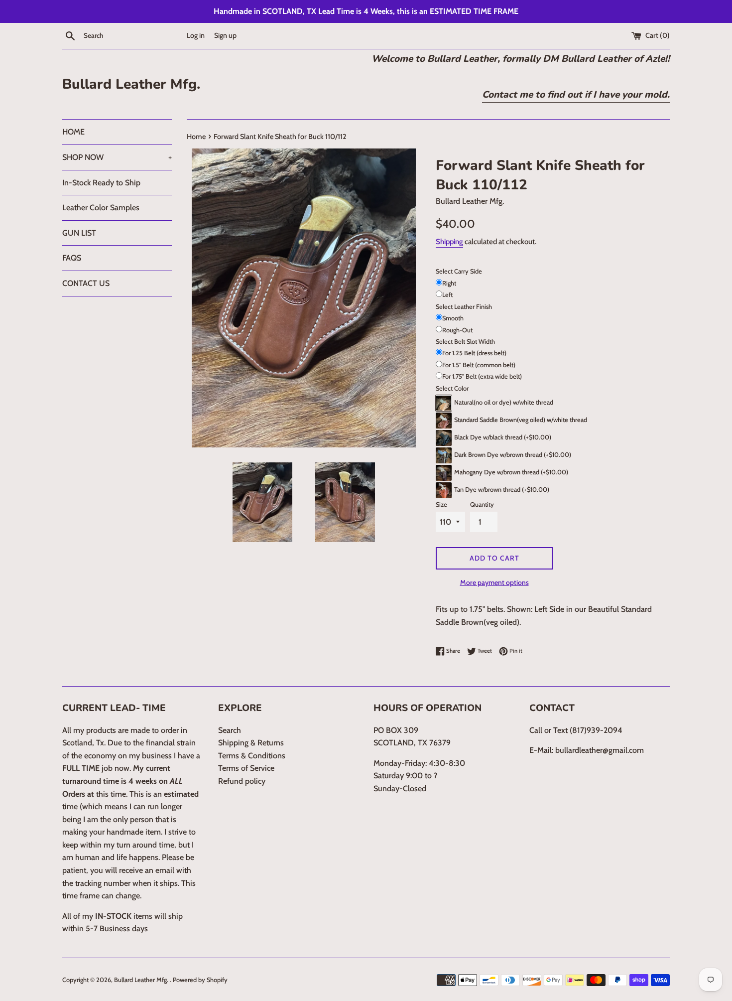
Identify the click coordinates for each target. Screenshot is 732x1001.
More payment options (494, 582)
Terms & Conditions (251, 755)
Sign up (225, 35)
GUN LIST (79, 233)
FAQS (71, 258)
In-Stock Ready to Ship (101, 182)
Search (229, 730)
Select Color (452, 388)
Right (449, 283)
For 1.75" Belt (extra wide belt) (482, 376)
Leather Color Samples (100, 207)
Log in (196, 35)
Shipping (449, 241)
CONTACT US (86, 283)
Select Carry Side (459, 271)
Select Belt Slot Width (465, 341)
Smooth (453, 318)
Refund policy (241, 781)
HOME (73, 132)
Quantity (482, 504)
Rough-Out (457, 330)
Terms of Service (246, 768)
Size (441, 504)
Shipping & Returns (251, 742)
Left (447, 294)
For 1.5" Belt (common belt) (478, 365)
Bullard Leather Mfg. (131, 84)
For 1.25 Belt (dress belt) (474, 353)
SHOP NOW (117, 157)
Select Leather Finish (464, 306)
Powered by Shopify (200, 980)
